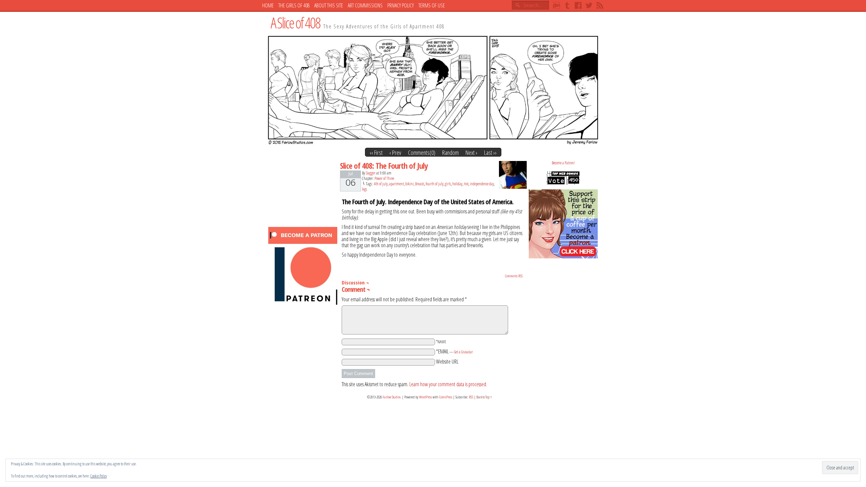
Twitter (589, 5)
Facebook (578, 5)
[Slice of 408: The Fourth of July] (433, 143)
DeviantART (556, 5)
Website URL (447, 361)
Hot (466, 184)
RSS (599, 5)
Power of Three (384, 178)
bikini (409, 184)
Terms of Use (431, 5)
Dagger (370, 173)
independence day (482, 184)
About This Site (328, 5)
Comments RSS (514, 275)
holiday (457, 184)
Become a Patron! (563, 163)
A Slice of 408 (295, 23)
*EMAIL (454, 351)
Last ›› (490, 152)
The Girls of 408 (294, 5)
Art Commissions (365, 5)
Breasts (419, 184)
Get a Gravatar (463, 352)
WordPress (425, 396)
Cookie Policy (98, 476)
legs (364, 189)
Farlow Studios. (392, 396)
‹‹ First (376, 152)
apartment (396, 184)
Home (268, 5)
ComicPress (445, 396)
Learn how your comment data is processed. (448, 384)
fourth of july (434, 184)
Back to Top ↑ (484, 396)
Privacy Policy (400, 5)
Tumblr (567, 5)
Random (450, 152)
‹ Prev (395, 152)
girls (448, 184)
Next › (471, 152)
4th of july (381, 184)
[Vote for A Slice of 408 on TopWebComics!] (563, 183)
